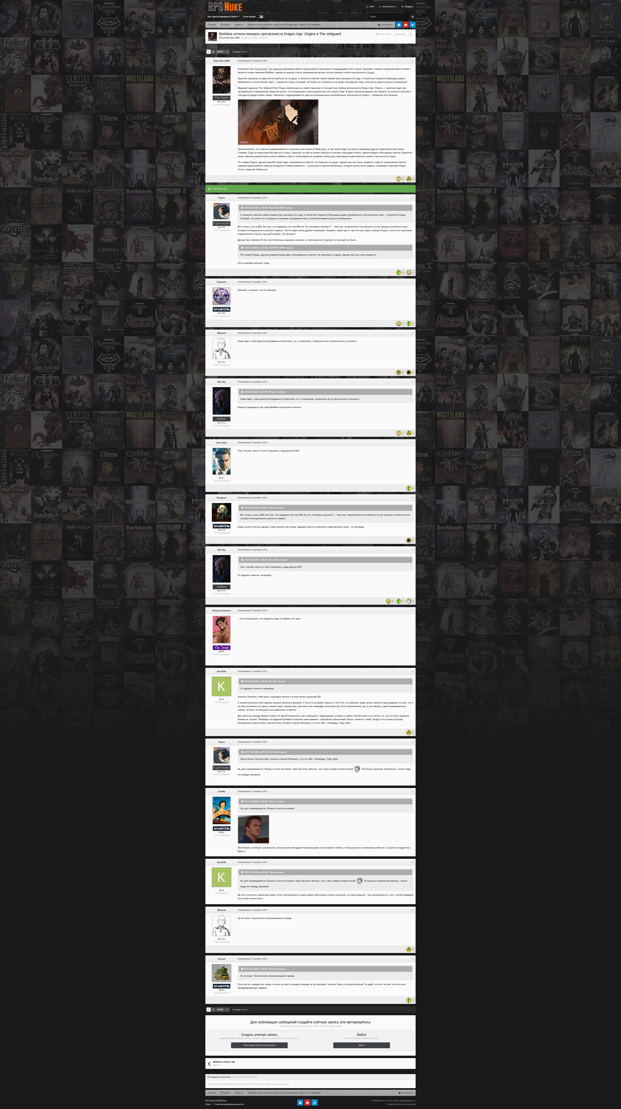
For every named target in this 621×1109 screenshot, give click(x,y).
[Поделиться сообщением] (412, 61)
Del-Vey (222, 381)
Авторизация (384, 34)
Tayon (221, 197)
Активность (388, 6)
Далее (220, 52)
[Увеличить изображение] (278, 122)
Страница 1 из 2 (239, 52)
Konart (221, 959)
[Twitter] (412, 25)
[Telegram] (399, 25)
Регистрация (249, 17)
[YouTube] (406, 25)
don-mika (221, 442)
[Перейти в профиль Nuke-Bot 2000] (212, 36)
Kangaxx (221, 497)
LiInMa (221, 791)
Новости (264, 38)
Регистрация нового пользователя (259, 1045)
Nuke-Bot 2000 (233, 38)
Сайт (371, 6)
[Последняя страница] (227, 52)
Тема (207, 1104)
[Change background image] (261, 16)
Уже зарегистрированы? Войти (222, 17)
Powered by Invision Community (401, 1104)
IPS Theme (210, 1100)
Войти (362, 1045)
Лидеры (408, 6)
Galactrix (222, 282)
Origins (370, 72)
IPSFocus (222, 1100)
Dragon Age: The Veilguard (268, 69)
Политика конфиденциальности (229, 1104)
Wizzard (221, 333)
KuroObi (221, 671)
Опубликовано (252, 61)
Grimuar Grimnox (221, 610)
